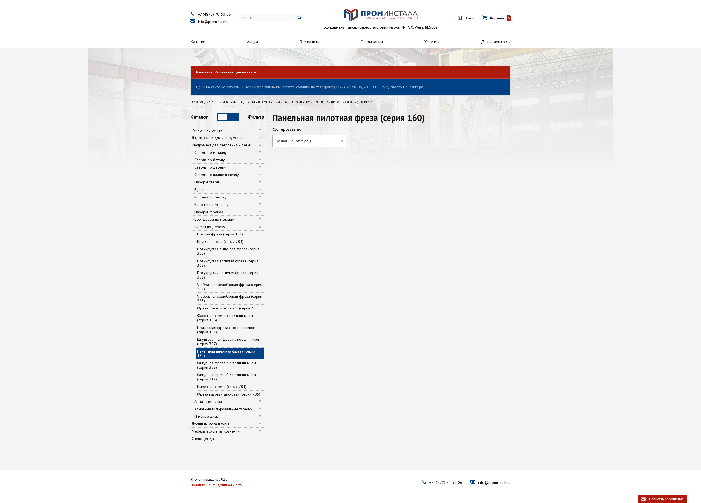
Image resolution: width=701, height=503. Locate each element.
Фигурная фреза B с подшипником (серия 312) (226, 377)
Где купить (309, 41)
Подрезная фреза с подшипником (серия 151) (226, 329)
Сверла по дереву (210, 167)
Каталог (198, 41)
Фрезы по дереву (209, 226)
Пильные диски (207, 416)
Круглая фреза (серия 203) (220, 241)
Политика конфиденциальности (216, 484)
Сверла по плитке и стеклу (216, 174)
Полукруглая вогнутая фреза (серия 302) (227, 263)
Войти (469, 18)
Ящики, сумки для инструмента (217, 137)
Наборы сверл (206, 182)
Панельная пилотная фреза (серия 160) (226, 353)
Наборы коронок (208, 211)
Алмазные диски (208, 401)
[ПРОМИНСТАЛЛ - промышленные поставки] (381, 14)
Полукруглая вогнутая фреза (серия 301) (227, 275)
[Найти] (299, 18)
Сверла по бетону (209, 159)
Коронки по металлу (211, 204)
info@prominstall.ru (214, 21)
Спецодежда (203, 438)
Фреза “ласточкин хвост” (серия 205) (228, 308)
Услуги (430, 41)
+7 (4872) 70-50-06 (214, 14)
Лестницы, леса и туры (210, 423)
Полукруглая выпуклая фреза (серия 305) (228, 251)
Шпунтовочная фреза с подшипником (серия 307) (229, 341)
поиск (247, 17)
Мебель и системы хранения (216, 431)
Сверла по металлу (210, 152)
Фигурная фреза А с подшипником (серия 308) (226, 365)
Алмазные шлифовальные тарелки (223, 409)
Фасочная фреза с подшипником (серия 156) (225, 317)
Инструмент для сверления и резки (221, 145)
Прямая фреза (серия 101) (220, 234)
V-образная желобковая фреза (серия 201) (229, 286)
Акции (252, 41)
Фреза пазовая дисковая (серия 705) (228, 394)
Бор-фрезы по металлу (214, 219)
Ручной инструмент (208, 130)
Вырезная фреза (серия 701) (221, 386)
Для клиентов (494, 41)
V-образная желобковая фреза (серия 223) (229, 298)
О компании (372, 41)
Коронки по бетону (210, 197)
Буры (198, 189)
